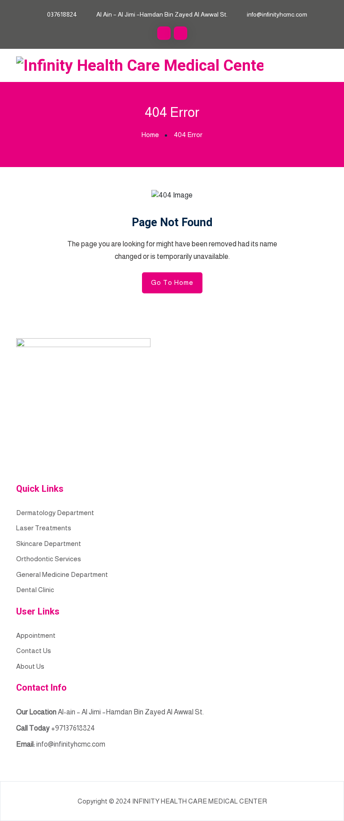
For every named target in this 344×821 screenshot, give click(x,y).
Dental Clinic (35, 589)
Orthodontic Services (48, 559)
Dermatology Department (55, 512)
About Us (30, 666)
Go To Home (172, 282)
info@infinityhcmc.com (277, 14)
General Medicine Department (62, 574)
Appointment (36, 635)
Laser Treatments (43, 528)
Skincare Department (48, 543)
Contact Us (33, 650)
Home (150, 134)
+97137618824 (73, 728)
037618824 (62, 14)
